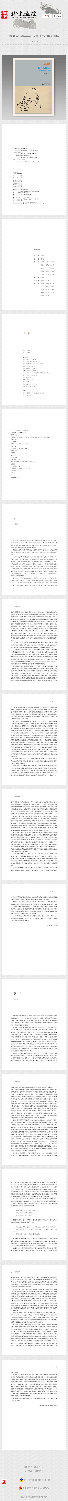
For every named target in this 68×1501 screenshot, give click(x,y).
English (57, 16)
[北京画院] (18, 14)
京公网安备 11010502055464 (35, 1488)
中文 (47, 16)
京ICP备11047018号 (34, 1471)
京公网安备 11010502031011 (36, 1480)
